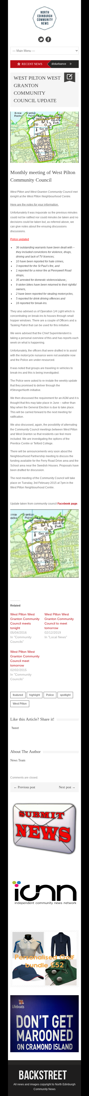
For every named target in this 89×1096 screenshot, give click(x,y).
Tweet (15, 728)
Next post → (67, 787)
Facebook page (67, 503)
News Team (17, 760)
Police (50, 695)
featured (18, 695)
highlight (34, 695)
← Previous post (24, 787)
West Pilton (20, 703)
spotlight (65, 695)
